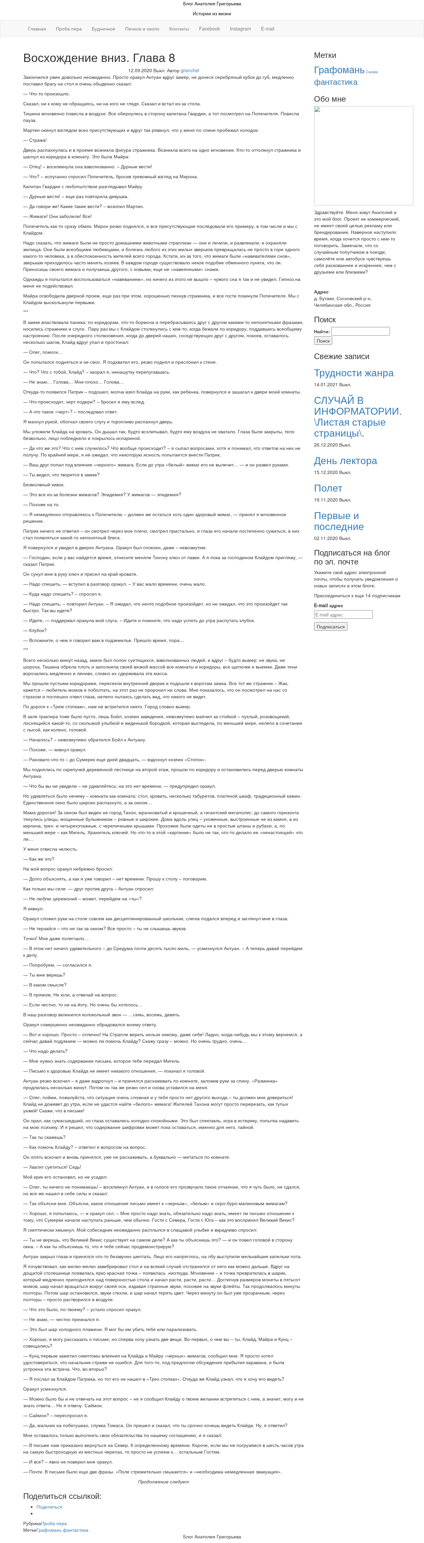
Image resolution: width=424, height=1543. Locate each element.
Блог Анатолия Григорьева (212, 3)
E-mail (267, 28)
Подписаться (331, 626)
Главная (37, 28)
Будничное (103, 28)
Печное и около (142, 28)
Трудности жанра (354, 372)
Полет (328, 487)
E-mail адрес (328, 605)
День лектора (345, 460)
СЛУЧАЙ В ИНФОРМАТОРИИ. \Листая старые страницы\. (358, 416)
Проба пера (69, 28)
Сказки (372, 71)
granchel (190, 70)
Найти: (322, 331)
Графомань (49, 1529)
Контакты (179, 28)
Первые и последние (339, 520)
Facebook (209, 28)
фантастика (75, 1529)
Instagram (240, 28)
